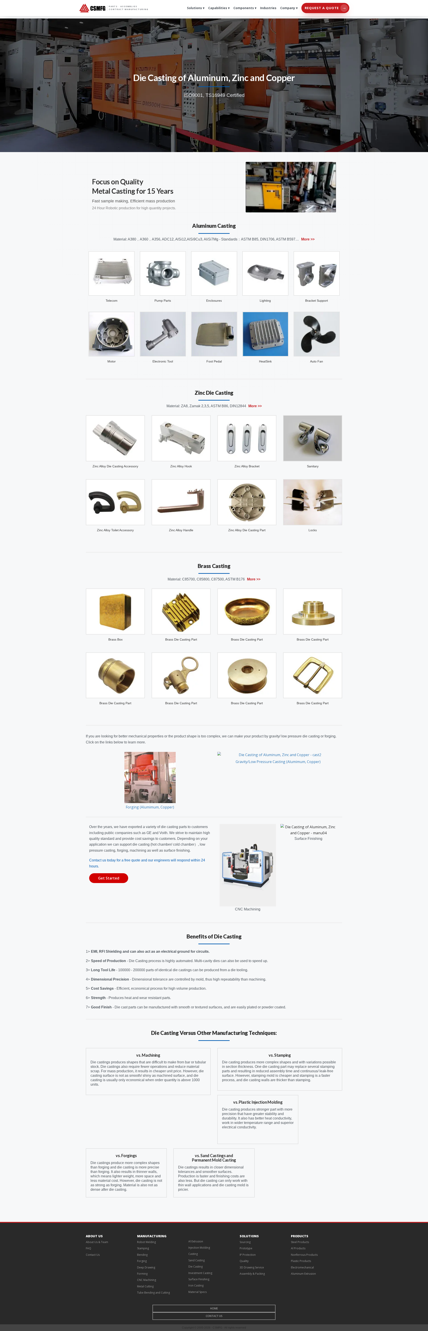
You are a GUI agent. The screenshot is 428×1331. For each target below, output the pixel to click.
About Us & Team (97, 1242)
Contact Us (93, 1255)
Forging (142, 1261)
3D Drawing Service (252, 1267)
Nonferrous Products (304, 1255)
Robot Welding (146, 1242)
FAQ (88, 1248)
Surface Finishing (198, 1279)
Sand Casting (196, 1260)
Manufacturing (152, 1236)
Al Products (298, 1248)
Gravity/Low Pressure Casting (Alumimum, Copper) (278, 761)
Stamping (143, 1248)
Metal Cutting (145, 1286)
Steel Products (300, 1242)
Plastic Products (301, 1261)
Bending (142, 1255)
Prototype (246, 1248)
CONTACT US (214, 1316)
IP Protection (248, 1255)
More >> (308, 239)
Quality (244, 1261)
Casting (193, 1254)
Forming (142, 1274)
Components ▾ (244, 8)
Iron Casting (196, 1285)
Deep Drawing (146, 1267)
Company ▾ (289, 8)
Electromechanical (302, 1267)
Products (299, 1236)
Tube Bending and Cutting (153, 1292)
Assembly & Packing (252, 1274)
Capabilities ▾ (219, 8)
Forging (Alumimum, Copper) (150, 807)
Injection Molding (199, 1248)
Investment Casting (200, 1273)
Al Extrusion (195, 1241)
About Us (94, 1236)
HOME (214, 1308)
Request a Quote (325, 8)
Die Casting (195, 1266)
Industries (268, 8)
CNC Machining (146, 1280)
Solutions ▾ (195, 8)
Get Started (108, 878)
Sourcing (245, 1242)
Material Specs (197, 1292)
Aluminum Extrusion (303, 1274)
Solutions (249, 1236)
